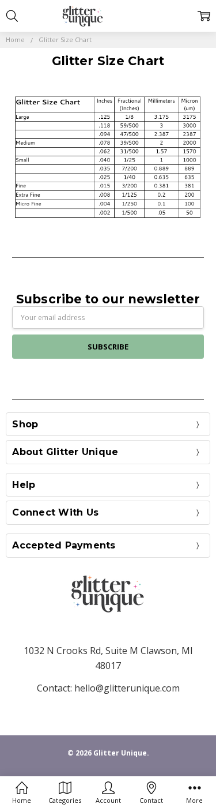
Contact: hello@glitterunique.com (108, 688)
